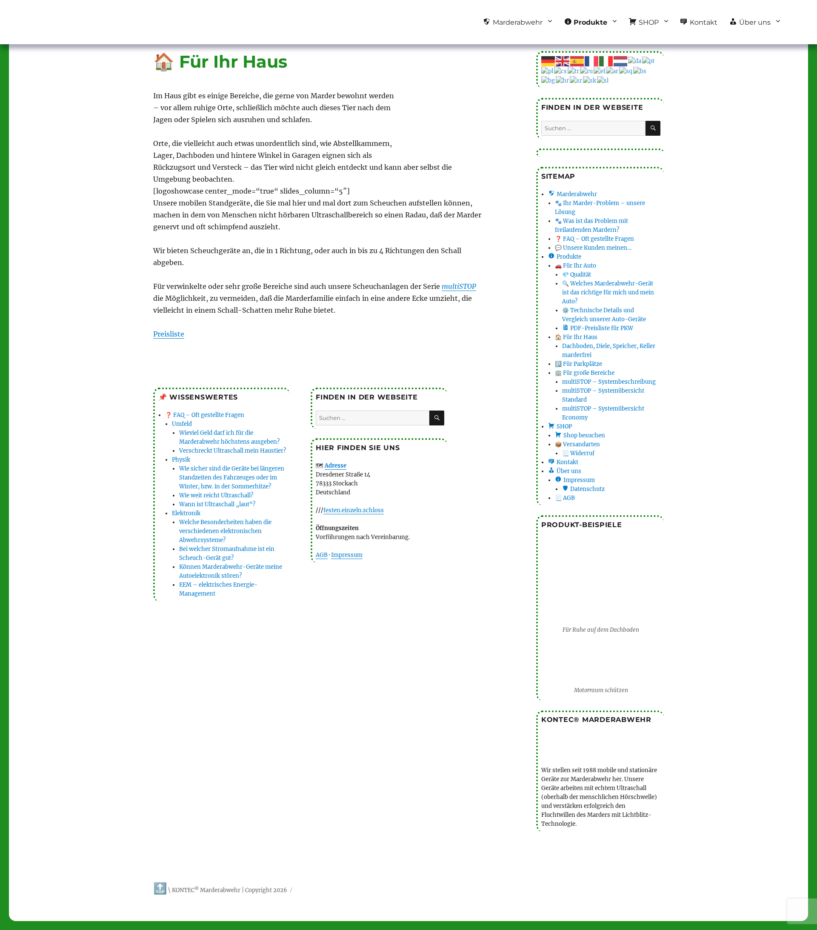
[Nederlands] (621, 60)
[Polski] (547, 70)
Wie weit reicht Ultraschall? (216, 495)
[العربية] (612, 70)
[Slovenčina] (590, 80)
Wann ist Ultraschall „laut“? (217, 504)
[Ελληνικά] (600, 70)
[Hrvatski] (563, 80)
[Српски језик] (576, 80)
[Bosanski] (640, 70)
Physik (181, 459)
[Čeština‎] (561, 70)
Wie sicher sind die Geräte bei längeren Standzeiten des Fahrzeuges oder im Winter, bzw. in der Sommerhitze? (231, 477)
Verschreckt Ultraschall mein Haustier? (232, 450)
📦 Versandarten (577, 444)
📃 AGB (565, 498)
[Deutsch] (548, 60)
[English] (563, 60)
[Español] (577, 60)
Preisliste (168, 334)
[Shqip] (626, 70)
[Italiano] (606, 60)
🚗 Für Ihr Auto (575, 265)
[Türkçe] (574, 70)
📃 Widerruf (578, 453)
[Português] (648, 60)
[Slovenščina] (603, 80)
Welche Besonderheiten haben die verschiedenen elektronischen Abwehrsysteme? (225, 531)
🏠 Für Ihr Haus (576, 337)
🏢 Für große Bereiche (584, 373)
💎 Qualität (576, 274)
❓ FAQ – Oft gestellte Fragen (204, 415)
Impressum (347, 555)
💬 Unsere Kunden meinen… (593, 247)
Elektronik (186, 513)
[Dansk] (635, 60)
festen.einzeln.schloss (353, 510)
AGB (322, 555)
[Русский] (587, 70)
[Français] (592, 60)
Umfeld (182, 424)
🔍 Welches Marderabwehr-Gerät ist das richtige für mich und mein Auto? (608, 292)
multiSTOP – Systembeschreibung (609, 381)
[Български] (548, 80)
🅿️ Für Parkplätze (578, 364)
